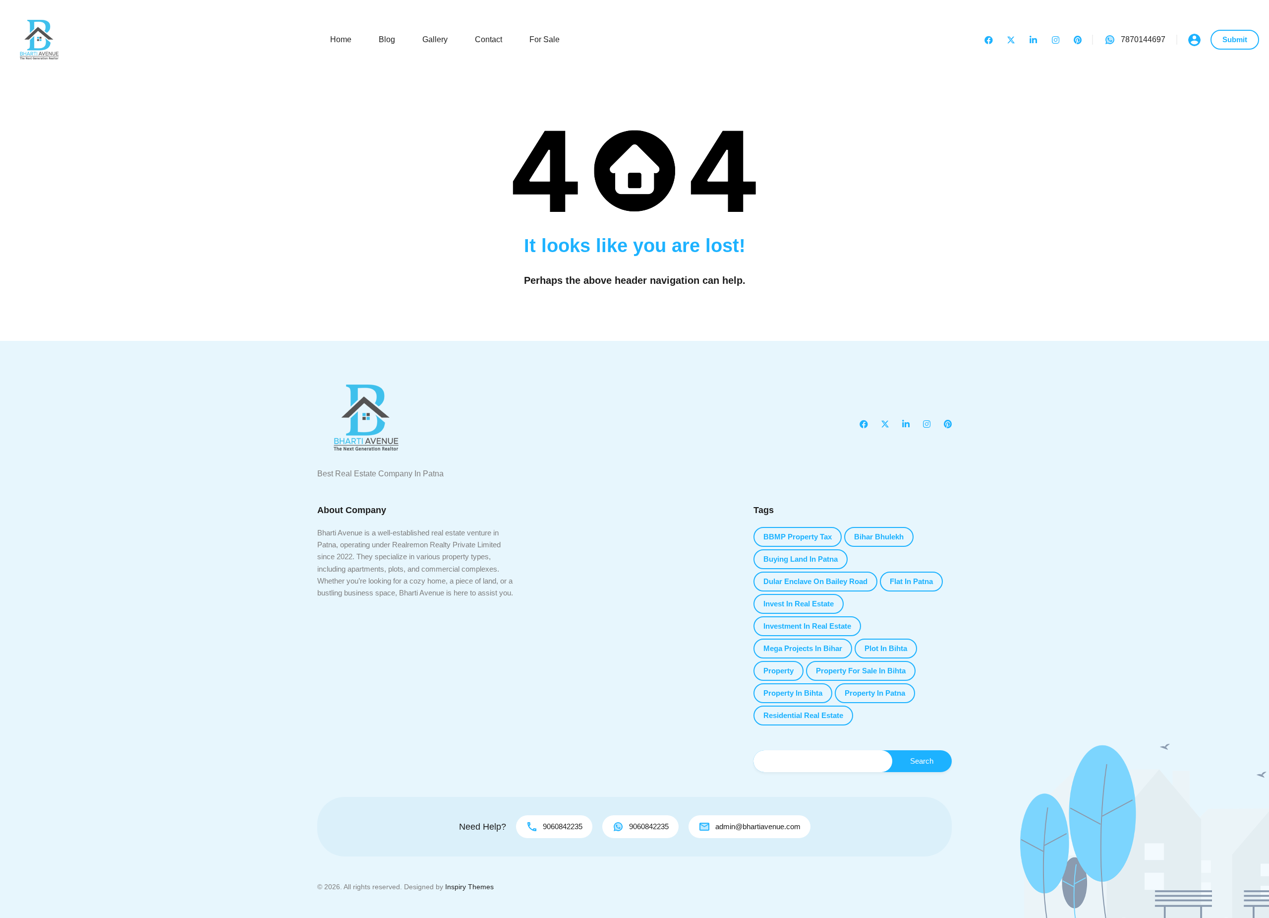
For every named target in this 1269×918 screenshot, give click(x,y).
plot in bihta (886, 648)
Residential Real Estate (803, 715)
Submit (1234, 39)
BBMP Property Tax (797, 536)
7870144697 (1143, 39)
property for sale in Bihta (861, 670)
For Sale (544, 39)
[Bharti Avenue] (39, 39)
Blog (387, 39)
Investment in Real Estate (807, 626)
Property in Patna (875, 693)
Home (340, 39)
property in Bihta (792, 693)
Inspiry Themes (469, 887)
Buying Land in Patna (800, 559)
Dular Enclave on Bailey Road (815, 581)
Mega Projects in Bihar (802, 648)
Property (778, 670)
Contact (488, 39)
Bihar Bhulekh (879, 536)
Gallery (435, 39)
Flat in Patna (911, 581)
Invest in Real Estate (798, 603)
